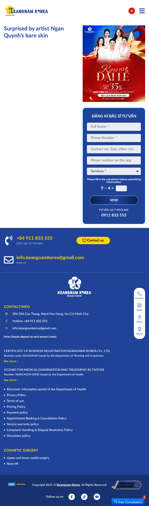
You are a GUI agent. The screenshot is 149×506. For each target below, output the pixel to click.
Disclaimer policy (18, 435)
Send (114, 200)
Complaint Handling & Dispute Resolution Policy (40, 430)
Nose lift (12, 463)
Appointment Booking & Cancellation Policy (37, 418)
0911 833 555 (113, 215)
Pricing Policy (16, 406)
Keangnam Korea (68, 484)
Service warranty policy (23, 424)
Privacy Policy (16, 395)
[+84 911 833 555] (9, 240)
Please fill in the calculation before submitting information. (114, 181)
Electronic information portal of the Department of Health (46, 389)
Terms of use (15, 401)
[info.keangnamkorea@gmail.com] (9, 260)
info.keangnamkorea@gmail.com (50, 257)
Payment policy (17, 412)
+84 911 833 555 (34, 238)
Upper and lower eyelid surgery (28, 457)
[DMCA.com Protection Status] (17, 485)
